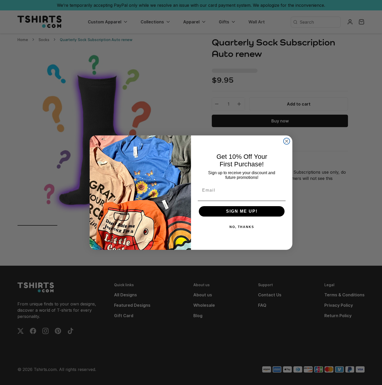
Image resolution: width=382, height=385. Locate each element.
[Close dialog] (287, 141)
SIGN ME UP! (242, 211)
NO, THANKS (241, 227)
